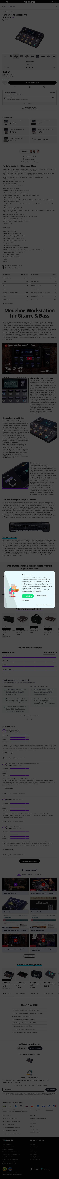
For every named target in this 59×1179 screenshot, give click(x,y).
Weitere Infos (25, 600)
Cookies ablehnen (41, 595)
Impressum (39, 605)
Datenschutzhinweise (48, 605)
